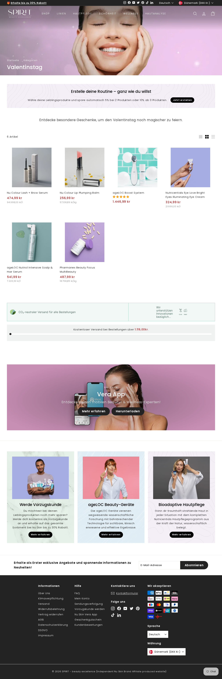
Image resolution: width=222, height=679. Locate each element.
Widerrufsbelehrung (51, 609)
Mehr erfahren (93, 411)
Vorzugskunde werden (90, 609)
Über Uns (44, 593)
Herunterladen (128, 411)
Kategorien (30, 60)
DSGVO (43, 630)
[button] (121, 197)
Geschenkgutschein (88, 619)
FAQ (77, 593)
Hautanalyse (155, 13)
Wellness (130, 13)
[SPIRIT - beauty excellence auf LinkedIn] (119, 615)
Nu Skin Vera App (86, 614)
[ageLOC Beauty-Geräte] (111, 478)
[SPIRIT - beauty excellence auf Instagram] (113, 608)
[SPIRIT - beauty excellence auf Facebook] (119, 608)
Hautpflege (82, 13)
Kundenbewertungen (89, 625)
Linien (61, 13)
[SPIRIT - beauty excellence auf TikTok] (113, 615)
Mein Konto (82, 598)
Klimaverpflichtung (50, 598)
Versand (43, 604)
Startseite (13, 60)
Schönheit (107, 13)
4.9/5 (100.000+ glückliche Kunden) (35, 3)
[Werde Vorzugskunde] (40, 478)
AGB (41, 619)
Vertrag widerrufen (50, 614)
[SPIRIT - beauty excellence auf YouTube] (125, 608)
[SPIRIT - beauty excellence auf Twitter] (131, 608)
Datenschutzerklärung (53, 625)
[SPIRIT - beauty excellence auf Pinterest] (138, 608)
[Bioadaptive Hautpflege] (181, 478)
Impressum (46, 635)
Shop (46, 13)
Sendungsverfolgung (89, 604)
